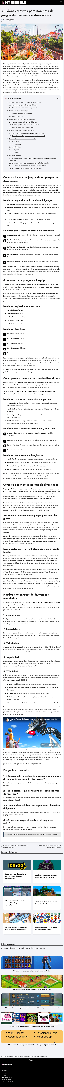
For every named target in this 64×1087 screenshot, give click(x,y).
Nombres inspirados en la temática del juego (24, 105)
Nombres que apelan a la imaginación (23, 127)
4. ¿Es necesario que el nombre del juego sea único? (27, 168)
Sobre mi (4, 1084)
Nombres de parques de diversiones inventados (22, 139)
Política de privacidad (7, 1082)
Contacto (4, 1075)
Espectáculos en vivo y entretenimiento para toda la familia (28, 136)
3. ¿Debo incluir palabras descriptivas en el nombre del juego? (30, 166)
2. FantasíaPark (16, 144)
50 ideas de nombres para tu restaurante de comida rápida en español (49, 846)
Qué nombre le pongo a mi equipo (19, 111)
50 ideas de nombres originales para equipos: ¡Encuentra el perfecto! (15, 846)
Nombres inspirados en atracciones (22, 114)
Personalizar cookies (7, 1077)
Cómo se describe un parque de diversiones (21, 130)
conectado (20, 948)
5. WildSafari (16, 152)
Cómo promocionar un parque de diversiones (22, 119)
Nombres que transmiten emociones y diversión (25, 125)
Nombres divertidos (17, 116)
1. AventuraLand (16, 142)
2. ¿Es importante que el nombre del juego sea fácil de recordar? (30, 163)
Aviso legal (4, 1073)
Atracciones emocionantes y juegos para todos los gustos (28, 133)
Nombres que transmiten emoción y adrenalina (25, 108)
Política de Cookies (6, 1079)
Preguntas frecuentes (15, 155)
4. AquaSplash (16, 150)
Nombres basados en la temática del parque (24, 122)
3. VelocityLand (16, 147)
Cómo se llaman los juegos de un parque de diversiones (25, 102)
